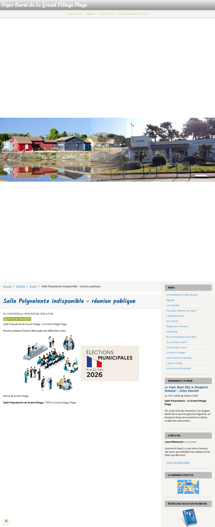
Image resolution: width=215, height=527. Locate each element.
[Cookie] (6, 521)
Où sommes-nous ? (176, 342)
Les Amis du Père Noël (178, 368)
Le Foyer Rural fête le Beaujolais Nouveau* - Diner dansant (186, 389)
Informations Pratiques (179, 357)
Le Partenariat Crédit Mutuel (182, 294)
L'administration (175, 316)
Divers (33, 286)
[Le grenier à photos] (188, 486)
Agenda (91, 13)
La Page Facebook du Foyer (133, 13)
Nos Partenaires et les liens (181, 336)
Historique (172, 331)
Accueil (7, 286)
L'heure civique (174, 363)
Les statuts (172, 321)
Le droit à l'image (175, 352)
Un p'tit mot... (106, 13)
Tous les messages (178, 462)
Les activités (172, 305)
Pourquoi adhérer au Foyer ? (181, 310)
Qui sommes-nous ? (177, 347)
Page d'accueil (74, 13)
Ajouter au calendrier (18, 319)
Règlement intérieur (177, 326)
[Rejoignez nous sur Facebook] (188, 517)
